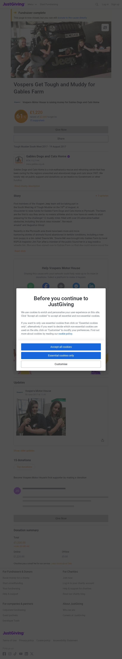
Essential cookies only (61, 355)
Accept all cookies (61, 346)
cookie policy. (65, 333)
